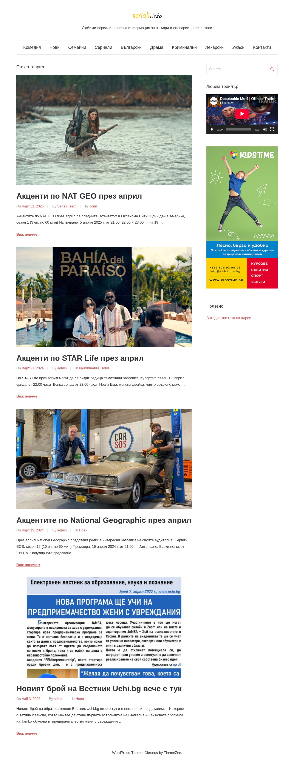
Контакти (262, 47)
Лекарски (214, 47)
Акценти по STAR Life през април (80, 358)
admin (62, 368)
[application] (242, 114)
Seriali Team (66, 206)
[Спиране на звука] (265, 129)
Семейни (77, 47)
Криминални (184, 47)
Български (131, 47)
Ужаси (238, 47)
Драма (156, 47)
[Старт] (212, 129)
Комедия (32, 47)
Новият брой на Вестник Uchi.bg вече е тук (99, 688)
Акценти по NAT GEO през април (79, 196)
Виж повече (26, 234)
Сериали (103, 47)
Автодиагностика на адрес (228, 318)
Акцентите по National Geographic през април (103, 520)
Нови (55, 47)
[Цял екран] (272, 129)
